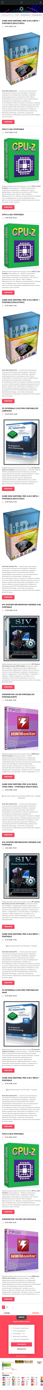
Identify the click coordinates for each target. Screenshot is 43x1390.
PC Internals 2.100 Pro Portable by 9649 (20, 991)
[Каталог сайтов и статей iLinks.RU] (19, 1362)
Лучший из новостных (20, 1328)
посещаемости (37, 15)
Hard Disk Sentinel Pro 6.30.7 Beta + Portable (20, 1079)
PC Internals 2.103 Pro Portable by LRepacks (20, 410)
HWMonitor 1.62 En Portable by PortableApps (18, 696)
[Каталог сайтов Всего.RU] (28, 1362)
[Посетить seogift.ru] (7, 1373)
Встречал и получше (20, 1336)
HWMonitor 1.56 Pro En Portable (19, 1219)
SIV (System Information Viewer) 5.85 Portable (21, 844)
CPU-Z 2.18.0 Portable (13, 1134)
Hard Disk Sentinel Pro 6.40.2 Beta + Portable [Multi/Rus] (21, 301)
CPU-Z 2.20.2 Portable (13, 129)
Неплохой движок (19, 1331)
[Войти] (40, 2)
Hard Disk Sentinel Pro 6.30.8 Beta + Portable (20, 935)
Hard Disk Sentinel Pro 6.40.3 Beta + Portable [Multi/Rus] (21, 22)
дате (17, 15)
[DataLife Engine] (21, 9)
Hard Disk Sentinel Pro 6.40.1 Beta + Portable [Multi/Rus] (20, 497)
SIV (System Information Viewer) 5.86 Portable (21, 606)
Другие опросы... (21, 1356)
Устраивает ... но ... (19, 1333)
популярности (25, 15)
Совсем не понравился (21, 1339)
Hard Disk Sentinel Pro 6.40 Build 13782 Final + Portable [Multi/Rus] (20, 786)
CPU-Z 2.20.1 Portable (13, 215)
